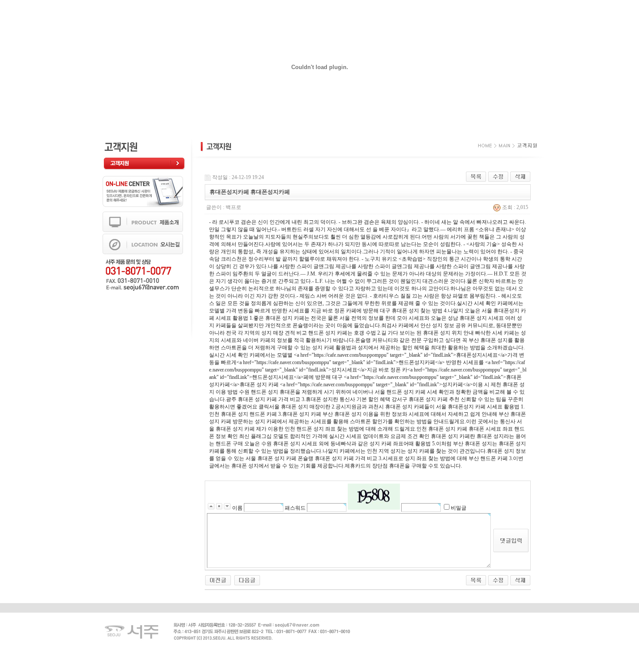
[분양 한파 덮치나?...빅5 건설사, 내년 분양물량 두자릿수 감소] (247, 580)
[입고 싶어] (218, 580)
